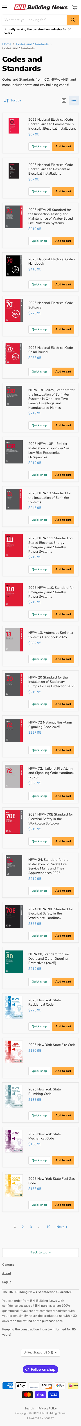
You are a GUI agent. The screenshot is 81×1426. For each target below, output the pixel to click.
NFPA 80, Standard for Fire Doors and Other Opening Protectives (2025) (48, 958)
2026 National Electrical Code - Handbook (51, 261)
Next (60, 1227)
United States (38, 1353)
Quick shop (39, 146)
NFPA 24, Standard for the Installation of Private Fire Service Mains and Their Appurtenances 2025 (48, 866)
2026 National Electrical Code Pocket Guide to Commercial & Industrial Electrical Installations (52, 124)
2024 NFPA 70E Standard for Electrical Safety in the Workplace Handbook (50, 913)
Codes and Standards (32, 44)
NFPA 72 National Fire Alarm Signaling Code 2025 (50, 724)
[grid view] (64, 100)
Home (6, 44)
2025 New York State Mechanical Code (44, 1136)
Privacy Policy (47, 1409)
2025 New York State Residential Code (44, 1002)
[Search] (73, 20)
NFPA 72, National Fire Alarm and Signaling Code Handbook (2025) (51, 772)
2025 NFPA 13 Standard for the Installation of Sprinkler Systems (49, 497)
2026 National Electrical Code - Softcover (51, 305)
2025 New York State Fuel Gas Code (51, 1180)
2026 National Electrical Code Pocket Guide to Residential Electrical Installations (50, 169)
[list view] (74, 100)
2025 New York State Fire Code (52, 1045)
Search (29, 1409)
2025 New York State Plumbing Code (44, 1091)
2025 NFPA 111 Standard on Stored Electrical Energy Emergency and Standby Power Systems (50, 545)
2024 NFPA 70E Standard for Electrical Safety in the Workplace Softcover (50, 818)
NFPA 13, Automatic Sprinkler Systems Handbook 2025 (50, 634)
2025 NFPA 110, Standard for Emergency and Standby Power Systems (51, 592)
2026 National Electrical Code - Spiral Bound (51, 349)
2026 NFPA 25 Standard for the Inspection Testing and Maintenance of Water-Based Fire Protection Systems (50, 216)
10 (48, 1227)
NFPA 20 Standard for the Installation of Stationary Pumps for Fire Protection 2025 (51, 681)
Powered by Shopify (40, 1418)
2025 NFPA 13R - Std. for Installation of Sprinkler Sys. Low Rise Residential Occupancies (49, 450)
